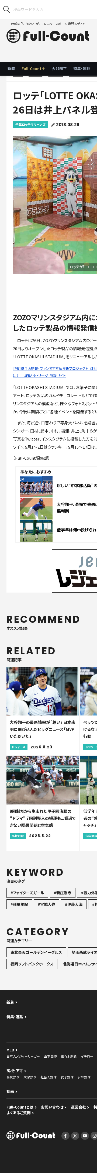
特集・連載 (81, 68)
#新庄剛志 (62, 892)
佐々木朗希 (69, 1056)
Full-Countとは (19, 1107)
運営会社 (78, 1107)
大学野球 (29, 1077)
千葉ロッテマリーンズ (30, 124)
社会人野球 (48, 1077)
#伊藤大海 (73, 904)
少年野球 (84, 1077)
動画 (10, 1091)
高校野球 (12, 1077)
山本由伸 (50, 1056)
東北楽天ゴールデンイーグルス (36, 952)
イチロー (87, 1056)
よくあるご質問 (18, 1112)
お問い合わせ (52, 1107)
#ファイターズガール (27, 892)
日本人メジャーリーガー (23, 1056)
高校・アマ (14, 1070)
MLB (10, 1049)
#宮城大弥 (46, 904)
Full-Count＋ (33, 68)
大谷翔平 (59, 68)
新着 (11, 68)
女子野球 (67, 1077)
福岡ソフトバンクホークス (32, 963)
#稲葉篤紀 (19, 904)
